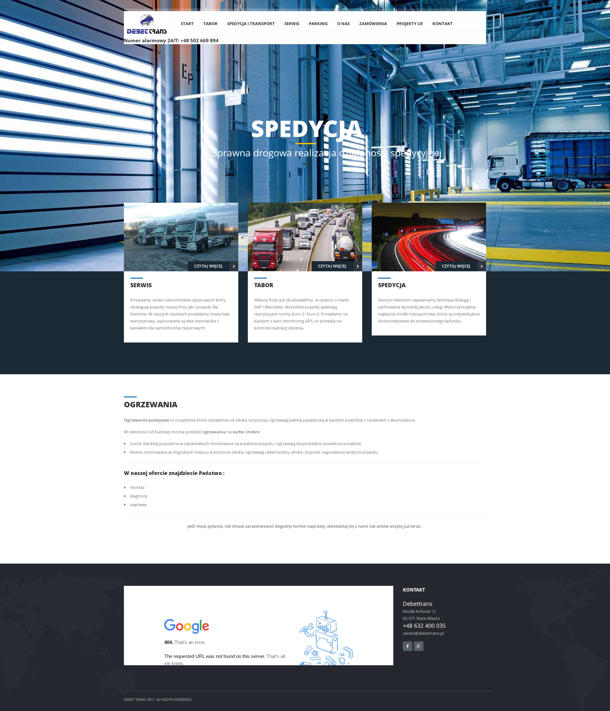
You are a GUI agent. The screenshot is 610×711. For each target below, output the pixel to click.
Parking (318, 23)
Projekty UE (409, 23)
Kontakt (442, 23)
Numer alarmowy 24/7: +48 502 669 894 (171, 40)
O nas (343, 23)
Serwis (291, 23)
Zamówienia (373, 23)
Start (187, 23)
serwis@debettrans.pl (423, 633)
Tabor (210, 23)
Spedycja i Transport (251, 23)
